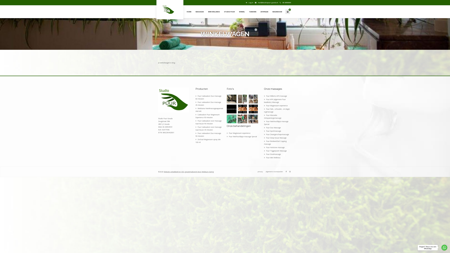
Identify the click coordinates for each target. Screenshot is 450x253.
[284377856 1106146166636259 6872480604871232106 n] (231, 119)
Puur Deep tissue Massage (276, 138)
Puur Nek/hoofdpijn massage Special (243, 136)
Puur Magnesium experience (239, 133)
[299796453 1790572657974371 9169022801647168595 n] (242, 99)
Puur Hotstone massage (275, 147)
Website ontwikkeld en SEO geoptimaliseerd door (189, 172)
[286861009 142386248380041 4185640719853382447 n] (253, 109)
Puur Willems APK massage (276, 96)
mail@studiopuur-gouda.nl (268, 3)
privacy (260, 172)
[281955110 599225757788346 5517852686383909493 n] (253, 119)
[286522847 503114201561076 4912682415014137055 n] (242, 109)
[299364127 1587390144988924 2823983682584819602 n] (253, 99)
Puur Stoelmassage (273, 154)
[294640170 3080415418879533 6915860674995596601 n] (231, 109)
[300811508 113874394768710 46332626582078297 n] (231, 99)
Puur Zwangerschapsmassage (277, 134)
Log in (250, 3)
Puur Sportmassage (273, 131)
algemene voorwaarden (274, 172)
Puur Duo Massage (273, 127)
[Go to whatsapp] (444, 248)
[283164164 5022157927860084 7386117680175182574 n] (242, 119)
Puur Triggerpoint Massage (276, 151)
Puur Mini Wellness (273, 157)
